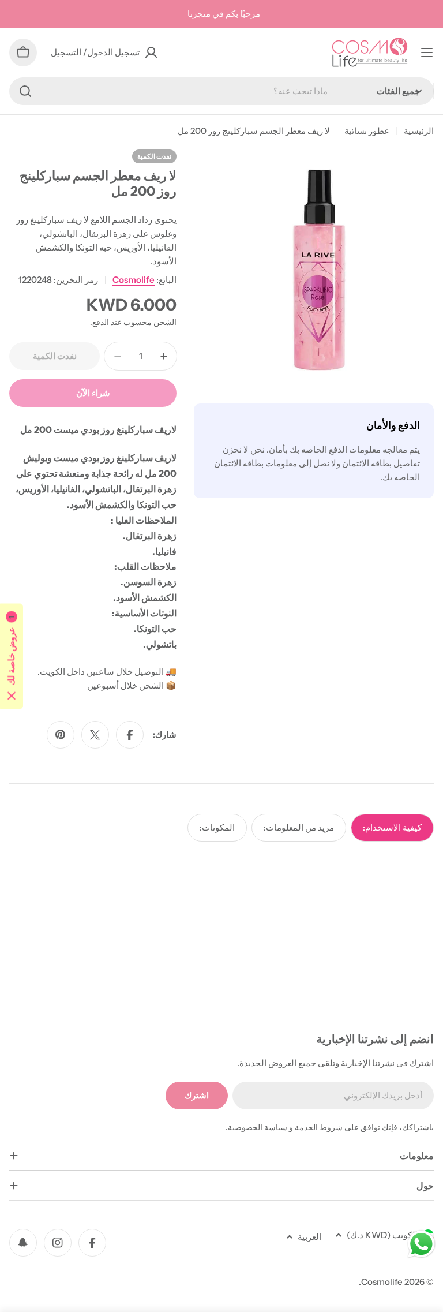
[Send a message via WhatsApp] (421, 1244)
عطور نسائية (366, 130)
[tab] (392, 828)
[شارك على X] (95, 735)
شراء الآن (93, 392)
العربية (309, 1236)
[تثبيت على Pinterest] (60, 735)
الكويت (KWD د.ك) (382, 1234)
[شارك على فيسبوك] (130, 735)
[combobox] (221, 91)
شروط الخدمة (319, 1127)
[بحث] (25, 91)
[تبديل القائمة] (427, 52)
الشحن (165, 322)
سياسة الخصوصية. (256, 1127)
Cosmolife (133, 279)
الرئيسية (419, 130)
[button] (11, 656)
